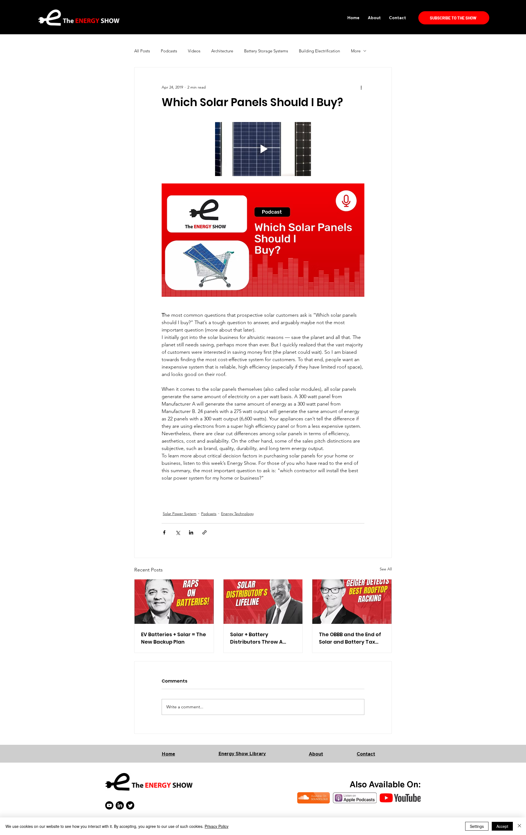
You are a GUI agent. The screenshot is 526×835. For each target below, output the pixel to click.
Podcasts (169, 50)
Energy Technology (237, 513)
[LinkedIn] (120, 805)
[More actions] (361, 87)
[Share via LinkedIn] (191, 532)
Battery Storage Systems (266, 50)
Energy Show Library (242, 753)
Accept (502, 826)
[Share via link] (204, 532)
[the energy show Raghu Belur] (174, 601)
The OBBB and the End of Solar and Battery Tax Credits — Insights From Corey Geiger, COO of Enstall (350, 638)
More (356, 50)
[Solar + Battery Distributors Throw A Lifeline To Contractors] (263, 601)
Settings (477, 826)
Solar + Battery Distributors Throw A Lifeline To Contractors (259, 638)
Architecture (222, 50)
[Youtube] (109, 805)
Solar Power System (179, 513)
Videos (194, 50)
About (316, 754)
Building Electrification (319, 50)
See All (386, 569)
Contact (366, 754)
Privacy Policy (216, 826)
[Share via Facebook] (164, 532)
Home (168, 754)
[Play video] (263, 149)
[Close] (519, 826)
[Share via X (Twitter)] (177, 532)
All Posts (142, 50)
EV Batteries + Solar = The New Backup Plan (173, 638)
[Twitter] (130, 805)
